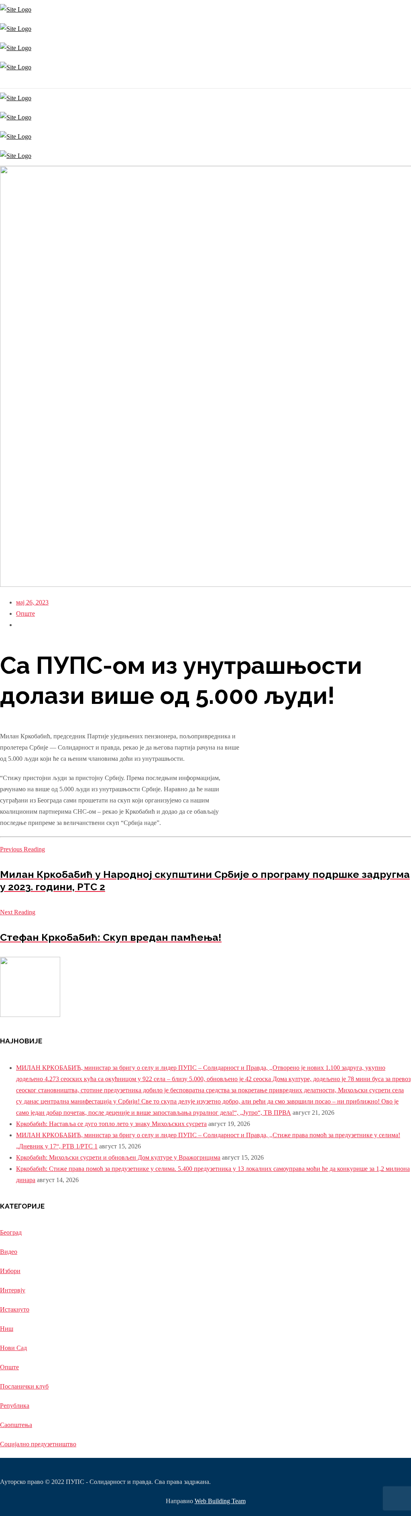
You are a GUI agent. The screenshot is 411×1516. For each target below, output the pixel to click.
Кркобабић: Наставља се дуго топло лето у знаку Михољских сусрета (111, 1123)
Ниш (6, 1328)
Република (14, 1405)
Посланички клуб (24, 1386)
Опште (25, 613)
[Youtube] (5, 82)
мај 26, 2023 (32, 602)
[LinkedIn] (7, 82)
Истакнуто (14, 1309)
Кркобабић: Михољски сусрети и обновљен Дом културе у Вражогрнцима (118, 1157)
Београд (11, 1232)
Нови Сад (13, 1347)
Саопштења (16, 1424)
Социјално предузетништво (38, 1444)
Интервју (12, 1290)
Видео (8, 1251)
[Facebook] (3, 82)
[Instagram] (1, 82)
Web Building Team (220, 1501)
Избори (10, 1270)
